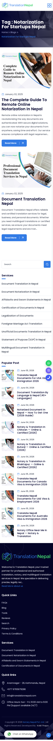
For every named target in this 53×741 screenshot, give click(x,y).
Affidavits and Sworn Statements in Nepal (26, 299)
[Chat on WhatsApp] (49, 363)
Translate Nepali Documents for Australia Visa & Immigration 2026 (32, 516)
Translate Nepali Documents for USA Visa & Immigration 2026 (33, 378)
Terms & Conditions (12, 633)
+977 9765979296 (16, 689)
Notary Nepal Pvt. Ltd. (33, 722)
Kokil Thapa (43, 725)
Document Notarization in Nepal (20, 291)
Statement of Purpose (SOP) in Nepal (23, 339)
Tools (4, 613)
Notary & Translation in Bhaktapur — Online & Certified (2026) (31, 464)
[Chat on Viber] (49, 370)
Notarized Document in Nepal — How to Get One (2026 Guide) (32, 412)
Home (5, 32)
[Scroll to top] (48, 735)
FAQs (4, 602)
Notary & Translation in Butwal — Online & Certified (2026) (34, 447)
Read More (10, 143)
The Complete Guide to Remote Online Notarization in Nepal (24, 104)
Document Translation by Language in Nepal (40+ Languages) (32, 395)
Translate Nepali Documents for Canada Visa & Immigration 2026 (32, 481)
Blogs (13, 32)
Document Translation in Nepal (20, 283)
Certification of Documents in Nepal (23, 307)
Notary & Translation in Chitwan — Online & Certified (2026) (31, 429)
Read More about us (12, 586)
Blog (4, 607)
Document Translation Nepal (23, 201)
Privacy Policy (9, 628)
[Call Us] (49, 378)
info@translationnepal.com (21, 695)
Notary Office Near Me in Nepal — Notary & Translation (32, 533)
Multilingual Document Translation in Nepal (23, 349)
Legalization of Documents (17, 315)
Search (5, 623)
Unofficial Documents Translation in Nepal (26, 331)
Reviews (6, 618)
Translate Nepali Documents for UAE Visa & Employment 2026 (33, 498)
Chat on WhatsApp (23, 734)
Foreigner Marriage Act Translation (22, 323)
